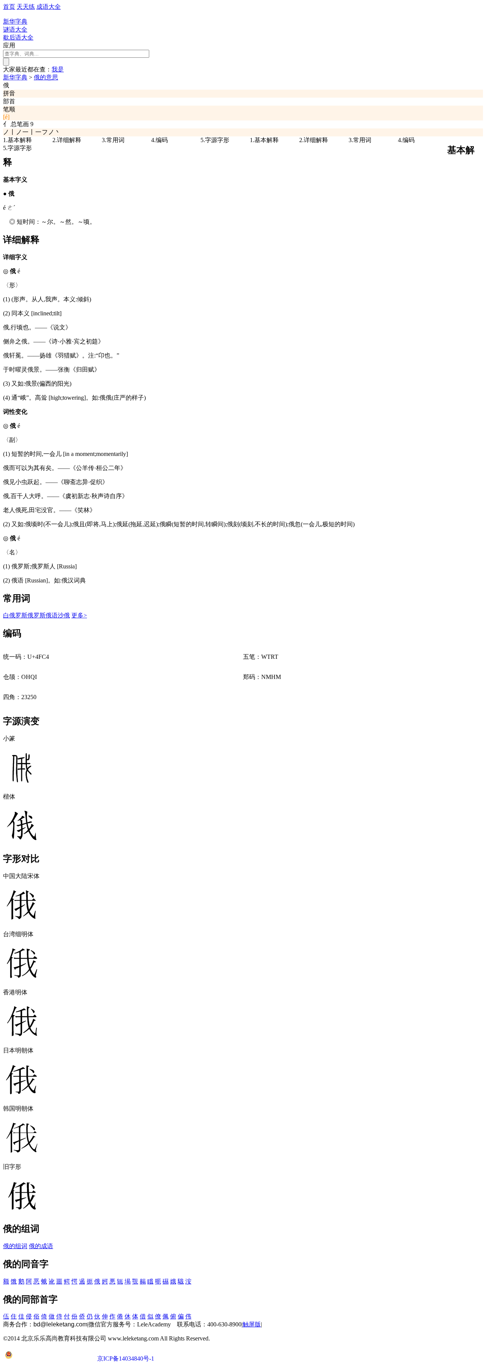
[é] (6, 117)
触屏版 (252, 1324)
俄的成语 (41, 1246)
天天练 (26, 6)
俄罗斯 (36, 615)
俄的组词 (15, 1246)
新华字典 (15, 77)
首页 (9, 6)
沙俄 (64, 615)
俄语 (52, 615)
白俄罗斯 (15, 615)
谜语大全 (15, 29)
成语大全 (48, 6)
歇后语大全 (18, 37)
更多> (79, 615)
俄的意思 (46, 77)
